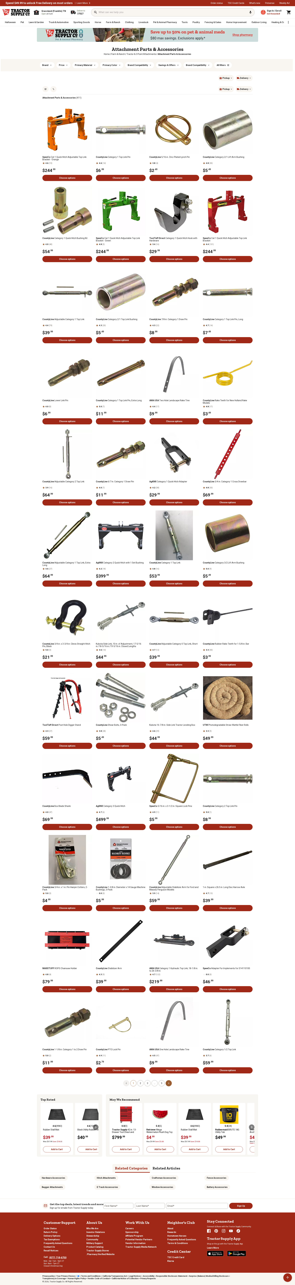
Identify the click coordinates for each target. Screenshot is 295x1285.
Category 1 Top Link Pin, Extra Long (119, 400)
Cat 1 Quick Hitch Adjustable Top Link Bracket (225, 239)
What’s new (254, 3)
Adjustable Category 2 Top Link (63, 481)
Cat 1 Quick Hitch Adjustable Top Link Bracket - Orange (64, 158)
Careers (129, 1228)
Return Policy (50, 1232)
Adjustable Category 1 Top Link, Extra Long (66, 563)
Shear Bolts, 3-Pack (111, 725)
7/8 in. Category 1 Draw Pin (168, 319)
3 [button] (147, 1083)
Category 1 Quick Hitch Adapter (168, 481)
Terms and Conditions (91, 1276)
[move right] (95, 1127)
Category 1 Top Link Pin (113, 157)
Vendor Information (135, 1243)
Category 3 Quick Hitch (110, 806)
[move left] (43, 1127)
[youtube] (231, 1231)
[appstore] (215, 1253)
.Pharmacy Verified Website (100, 1254)
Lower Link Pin (55, 400)
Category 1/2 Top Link (219, 1049)
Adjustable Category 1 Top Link (63, 319)
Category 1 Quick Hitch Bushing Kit (64, 238)
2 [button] (140, 1083)
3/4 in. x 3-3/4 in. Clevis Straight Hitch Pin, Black (66, 645)
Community (92, 1239)
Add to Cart (57, 1149)
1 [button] (133, 1083)
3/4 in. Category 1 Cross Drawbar (225, 481)
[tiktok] (238, 1231)
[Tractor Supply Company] (16, 12)
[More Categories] (288, 22)
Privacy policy (48, 1276)
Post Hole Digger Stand (61, 725)
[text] (174, 54)
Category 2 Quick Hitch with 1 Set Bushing (120, 562)
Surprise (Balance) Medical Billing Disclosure (209, 1276)
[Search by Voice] (250, 12)
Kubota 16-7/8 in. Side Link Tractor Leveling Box (172, 725)
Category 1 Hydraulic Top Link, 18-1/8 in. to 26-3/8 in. (173, 969)
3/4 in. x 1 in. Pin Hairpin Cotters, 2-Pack (65, 888)
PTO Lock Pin (108, 1049)
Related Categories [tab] (131, 1168)
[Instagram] (223, 1231)
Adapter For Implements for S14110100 (226, 968)
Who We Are (92, 1228)
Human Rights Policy (77, 1278)
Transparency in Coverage (54, 1278)
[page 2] (168, 1083)
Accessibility (148, 1276)
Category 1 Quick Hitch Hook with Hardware (173, 239)
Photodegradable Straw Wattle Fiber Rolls (226, 725)
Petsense (269, 3)
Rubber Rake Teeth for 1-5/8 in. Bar (226, 644)
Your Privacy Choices (66, 1276)
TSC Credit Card (175, 1257)
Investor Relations (95, 1232)
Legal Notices (135, 1276)
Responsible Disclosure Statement (171, 1276)
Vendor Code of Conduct (99, 1278)
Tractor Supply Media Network (141, 1247)
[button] (89, 3)
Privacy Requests (148, 1278)
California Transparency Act (114, 1276)
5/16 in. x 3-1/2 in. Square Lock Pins (170, 806)
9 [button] (161, 1083)
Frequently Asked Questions (58, 1243)
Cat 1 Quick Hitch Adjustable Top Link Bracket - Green (118, 239)
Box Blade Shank (56, 806)
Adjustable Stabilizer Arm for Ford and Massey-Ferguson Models (174, 888)
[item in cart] (289, 12)
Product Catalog (94, 1247)
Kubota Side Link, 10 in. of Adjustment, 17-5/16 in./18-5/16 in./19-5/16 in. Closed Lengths (118, 645)
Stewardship (92, 1236)
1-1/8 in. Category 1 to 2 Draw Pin (64, 1049)
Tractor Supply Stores (97, 1250)
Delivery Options (52, 1236)
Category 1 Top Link (164, 562)
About (170, 1228)
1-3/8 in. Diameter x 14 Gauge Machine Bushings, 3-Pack (120, 888)
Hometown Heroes (176, 1236)
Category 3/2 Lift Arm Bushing (223, 562)
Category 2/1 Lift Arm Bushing (223, 157)
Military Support (94, 1243)
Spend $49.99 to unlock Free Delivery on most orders (39, 3)
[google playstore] (236, 1253)
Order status (217, 3)
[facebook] (209, 1231)
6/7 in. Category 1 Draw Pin (115, 481)
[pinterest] (216, 1231)
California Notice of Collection (125, 1278)
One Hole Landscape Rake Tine (169, 1049)
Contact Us (49, 1247)
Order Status (50, 1228)
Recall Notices (51, 1250)
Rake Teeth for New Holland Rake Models (225, 401)
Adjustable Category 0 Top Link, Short (173, 644)
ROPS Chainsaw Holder (59, 968)
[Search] (95, 12)
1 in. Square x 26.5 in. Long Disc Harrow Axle (224, 887)
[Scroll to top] (287, 1277)
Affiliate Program (134, 1236)
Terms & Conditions (177, 1243)
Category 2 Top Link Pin (220, 806)
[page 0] (126, 1083)
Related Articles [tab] (166, 1168)
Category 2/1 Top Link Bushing (116, 319)
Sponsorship (131, 1232)
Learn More (82, 3)
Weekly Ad (284, 3)
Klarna (170, 1261)
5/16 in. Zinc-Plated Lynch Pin (169, 157)
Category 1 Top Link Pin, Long (223, 319)
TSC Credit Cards (236, 3)
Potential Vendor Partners (138, 1239)
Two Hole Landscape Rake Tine (169, 400)
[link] (107, 54)
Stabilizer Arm (109, 968)
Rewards (171, 1232)
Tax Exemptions (52, 1239)
